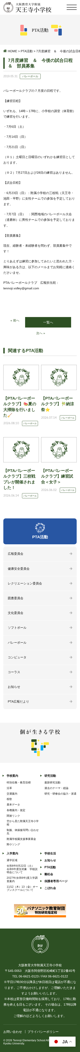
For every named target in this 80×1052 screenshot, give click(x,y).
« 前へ (14, 320)
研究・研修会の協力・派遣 (60, 793)
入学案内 (12, 853)
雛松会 (48, 874)
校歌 (9, 799)
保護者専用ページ (56, 881)
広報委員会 (15, 553)
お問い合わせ (12, 1031)
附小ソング (13, 844)
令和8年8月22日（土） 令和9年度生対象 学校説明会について (22, 869)
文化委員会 (15, 613)
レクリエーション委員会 (25, 583)
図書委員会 (15, 598)
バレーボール (17, 642)
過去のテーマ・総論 (56, 788)
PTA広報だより (18, 701)
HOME (12, 51)
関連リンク (13, 815)
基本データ (13, 804)
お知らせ (14, 687)
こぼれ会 (50, 888)
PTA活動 (27, 51)
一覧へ (48, 322)
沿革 (9, 788)
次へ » (40, 333)
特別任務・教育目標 (19, 782)
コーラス (14, 672)
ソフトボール (17, 627)
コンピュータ (17, 657)
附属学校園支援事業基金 (21, 839)
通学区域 (12, 860)
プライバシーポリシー (43, 1031)
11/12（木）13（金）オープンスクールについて (22, 888)
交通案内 (12, 793)
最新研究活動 (52, 782)
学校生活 (50, 853)
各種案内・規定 (16, 810)
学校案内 (12, 775)
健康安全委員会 (19, 568)
